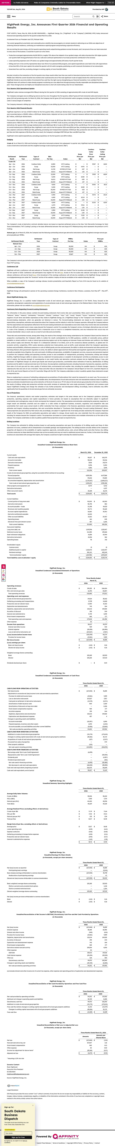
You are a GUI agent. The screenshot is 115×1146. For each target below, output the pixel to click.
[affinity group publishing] (3, 575)
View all (111, 2)
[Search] (93, 16)
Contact (97, 1143)
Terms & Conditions (59, 1143)
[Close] (33, 1105)
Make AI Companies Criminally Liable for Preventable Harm (57, 3)
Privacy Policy (88, 1143)
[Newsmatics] (3, 579)
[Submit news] (3, 567)
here (61, 272)
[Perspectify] (3, 571)
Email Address (9, 1130)
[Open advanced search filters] (97, 16)
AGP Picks (5, 3)
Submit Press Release (44, 1143)
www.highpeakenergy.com (15, 283)
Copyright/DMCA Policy (74, 1143)
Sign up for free (18, 1137)
